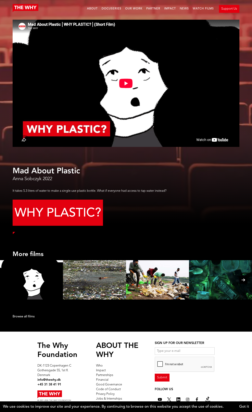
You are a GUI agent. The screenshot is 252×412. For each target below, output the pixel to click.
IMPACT (170, 8)
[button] (243, 280)
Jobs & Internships (109, 398)
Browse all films (24, 316)
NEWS (184, 8)
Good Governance (109, 384)
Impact (101, 370)
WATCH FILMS (203, 8)
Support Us (229, 8)
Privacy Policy (105, 394)
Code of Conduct (108, 389)
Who (99, 365)
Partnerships (104, 375)
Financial (102, 380)
